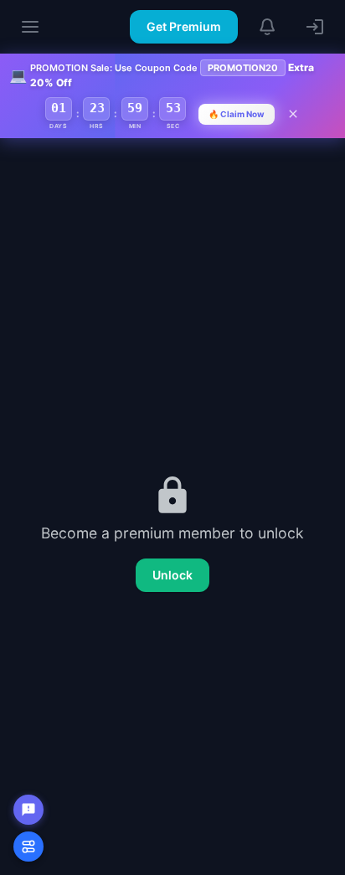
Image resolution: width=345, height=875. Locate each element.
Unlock (172, 575)
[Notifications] (268, 27)
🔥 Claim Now (237, 114)
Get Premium (184, 26)
